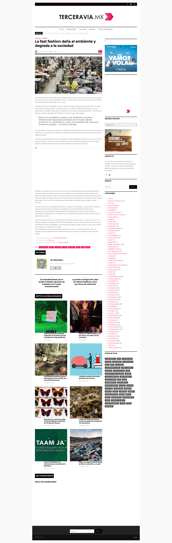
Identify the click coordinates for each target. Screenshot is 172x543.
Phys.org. (51, 240)
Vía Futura (38, 38)
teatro (122, 403)
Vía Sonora (112, 336)
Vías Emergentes (114, 343)
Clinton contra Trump (115, 215)
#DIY (118, 359)
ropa (83, 247)
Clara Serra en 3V (114, 212)
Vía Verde (44, 38)
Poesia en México (128, 397)
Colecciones (112, 217)
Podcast (111, 256)
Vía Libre (111, 313)
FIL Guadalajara (113, 235)
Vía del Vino (112, 286)
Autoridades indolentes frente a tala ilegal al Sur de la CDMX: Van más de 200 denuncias (55, 378)
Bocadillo (111, 210)
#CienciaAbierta (43, 247)
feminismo (127, 388)
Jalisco (115, 391)
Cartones (108, 370)
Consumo (57, 247)
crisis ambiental (111, 382)
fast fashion (72, 247)
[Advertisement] (121, 93)
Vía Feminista (112, 297)
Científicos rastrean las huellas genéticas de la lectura (89, 377)
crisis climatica (122, 382)
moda (78, 247)
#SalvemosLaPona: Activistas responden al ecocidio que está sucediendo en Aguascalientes (55, 335)
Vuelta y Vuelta (113, 348)
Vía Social (111, 334)
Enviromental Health (60, 238)
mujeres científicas (111, 394)
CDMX (127, 370)
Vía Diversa (112, 288)
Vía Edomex (112, 293)
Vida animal (109, 406)
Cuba (110, 219)
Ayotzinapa (119, 364)
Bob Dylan (111, 208)
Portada (111, 258)
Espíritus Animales (114, 228)
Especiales (111, 226)
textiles (88, 247)
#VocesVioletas (127, 359)
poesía (107, 400)
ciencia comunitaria (112, 376)
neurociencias (116, 397)
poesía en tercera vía (118, 400)
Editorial (111, 221)
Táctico (110, 272)
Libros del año (113, 238)
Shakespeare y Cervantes (116, 265)
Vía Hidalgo (112, 306)
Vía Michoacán (113, 315)
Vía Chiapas (112, 283)
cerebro (127, 373)
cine (119, 379)
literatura (123, 391)
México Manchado (114, 244)
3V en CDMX (112, 205)
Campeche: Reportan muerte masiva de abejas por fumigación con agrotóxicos (90, 421)
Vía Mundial (112, 318)
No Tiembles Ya (113, 251)
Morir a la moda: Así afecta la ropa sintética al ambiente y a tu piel (90, 463)
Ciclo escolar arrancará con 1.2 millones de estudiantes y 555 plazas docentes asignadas (66, 33)
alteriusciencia (128, 362)
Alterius (51, 247)
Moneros (131, 391)
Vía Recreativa (113, 329)
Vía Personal (112, 322)
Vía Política (112, 325)
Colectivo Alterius (63, 242)
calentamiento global (113, 367)
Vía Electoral (112, 295)
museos (121, 394)
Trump (129, 403)
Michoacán (112, 247)
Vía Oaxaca (112, 320)
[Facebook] (127, 4)
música (108, 397)
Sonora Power (113, 267)
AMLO (107, 364)
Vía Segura (112, 332)
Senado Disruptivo (114, 260)
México (128, 394)
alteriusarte (117, 362)
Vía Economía (112, 290)
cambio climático (127, 367)
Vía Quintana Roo (114, 327)
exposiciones (118, 388)
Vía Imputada (112, 309)
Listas (110, 240)
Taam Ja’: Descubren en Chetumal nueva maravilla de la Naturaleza (55, 464)
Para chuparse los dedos (116, 254)
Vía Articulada (113, 279)
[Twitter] (130, 4)
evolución (109, 388)
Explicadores (112, 231)
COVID (124, 379)
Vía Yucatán (112, 341)
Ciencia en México (125, 376)
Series (110, 263)
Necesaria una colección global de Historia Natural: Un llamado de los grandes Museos (54, 421)
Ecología (130, 385)
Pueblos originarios (112, 403)
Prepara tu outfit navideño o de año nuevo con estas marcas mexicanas (89, 335)
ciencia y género (111, 379)
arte (112, 364)
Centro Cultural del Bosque (114, 373)
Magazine (111, 242)
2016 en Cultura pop (115, 201)
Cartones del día (119, 370)
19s (109, 199)
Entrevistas (112, 224)
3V (109, 203)
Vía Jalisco (111, 311)
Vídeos (110, 345)
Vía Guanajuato (113, 304)
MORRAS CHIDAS (114, 249)
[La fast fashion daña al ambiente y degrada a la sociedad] (68, 75)
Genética (108, 391)
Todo (110, 274)
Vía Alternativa (41, 51)
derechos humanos (111, 385)
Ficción (110, 233)
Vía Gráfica (111, 302)
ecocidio (64, 247)
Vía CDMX (111, 281)
